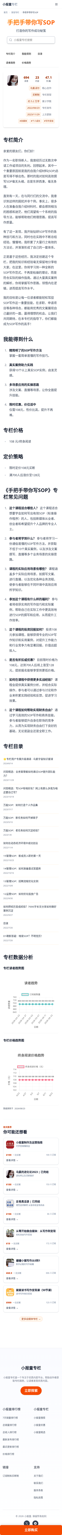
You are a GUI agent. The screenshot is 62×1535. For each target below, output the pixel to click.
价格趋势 (26, 62)
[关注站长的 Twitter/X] (27, 1523)
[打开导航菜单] (56, 4)
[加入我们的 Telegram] (35, 1523)
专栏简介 (10, 53)
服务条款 (38, 1490)
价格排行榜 (8, 1453)
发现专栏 (15, 12)
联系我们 (38, 1483)
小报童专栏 (31, 1368)
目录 (40, 53)
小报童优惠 (39, 1424)
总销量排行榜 (10, 1424)
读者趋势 (10, 62)
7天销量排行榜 (10, 1417)
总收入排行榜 (10, 1432)
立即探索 (31, 1390)
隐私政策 (38, 1497)
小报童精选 (39, 1432)
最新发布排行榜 (11, 1439)
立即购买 (31, 1530)
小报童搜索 (39, 1417)
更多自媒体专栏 (31, 1318)
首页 (6, 12)
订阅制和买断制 (11, 1475)
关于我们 (38, 1475)
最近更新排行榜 (11, 1446)
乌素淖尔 (35, 88)
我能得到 (26, 53)
